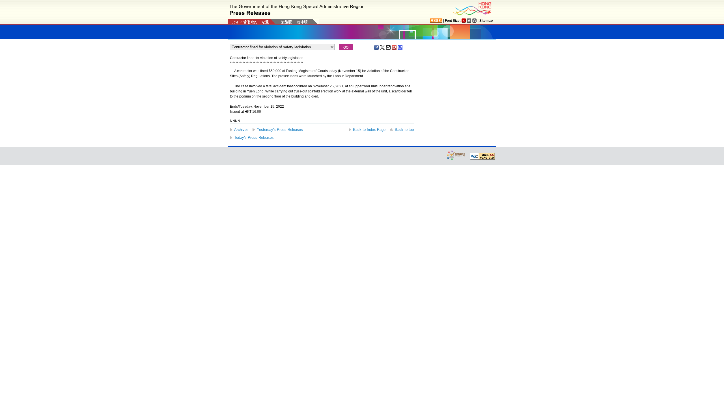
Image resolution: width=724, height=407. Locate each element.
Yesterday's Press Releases (280, 129)
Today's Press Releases (254, 137)
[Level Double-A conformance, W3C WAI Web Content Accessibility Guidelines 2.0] (482, 156)
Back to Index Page (369, 129)
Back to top (404, 129)
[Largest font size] (474, 20)
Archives (241, 129)
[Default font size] (464, 20)
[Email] (388, 47)
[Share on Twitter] (382, 47)
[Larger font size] (469, 20)
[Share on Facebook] (376, 47)
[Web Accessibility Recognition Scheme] (456, 155)
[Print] (400, 47)
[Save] (394, 47)
